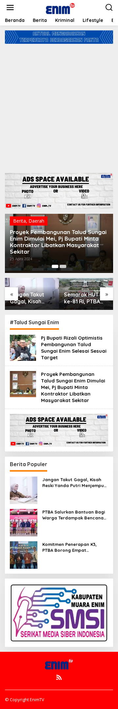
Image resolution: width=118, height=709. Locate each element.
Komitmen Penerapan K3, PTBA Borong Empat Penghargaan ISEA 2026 (69, 547)
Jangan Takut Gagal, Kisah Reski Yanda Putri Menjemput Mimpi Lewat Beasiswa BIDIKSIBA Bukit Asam (30, 298)
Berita (19, 221)
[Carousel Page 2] (63, 266)
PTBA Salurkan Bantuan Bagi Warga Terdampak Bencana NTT (73, 515)
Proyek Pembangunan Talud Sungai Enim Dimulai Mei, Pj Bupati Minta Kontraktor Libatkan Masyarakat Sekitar (58, 242)
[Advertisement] (59, 106)
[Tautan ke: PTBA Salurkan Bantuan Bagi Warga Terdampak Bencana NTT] (23, 522)
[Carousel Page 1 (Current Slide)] (55, 266)
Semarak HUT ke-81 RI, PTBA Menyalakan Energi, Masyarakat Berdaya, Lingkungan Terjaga (82, 298)
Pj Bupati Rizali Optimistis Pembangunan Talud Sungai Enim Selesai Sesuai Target (74, 348)
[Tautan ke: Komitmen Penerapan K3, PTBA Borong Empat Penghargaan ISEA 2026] (23, 554)
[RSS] (59, 677)
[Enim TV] (60, 7)
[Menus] (10, 7)
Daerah (36, 221)
